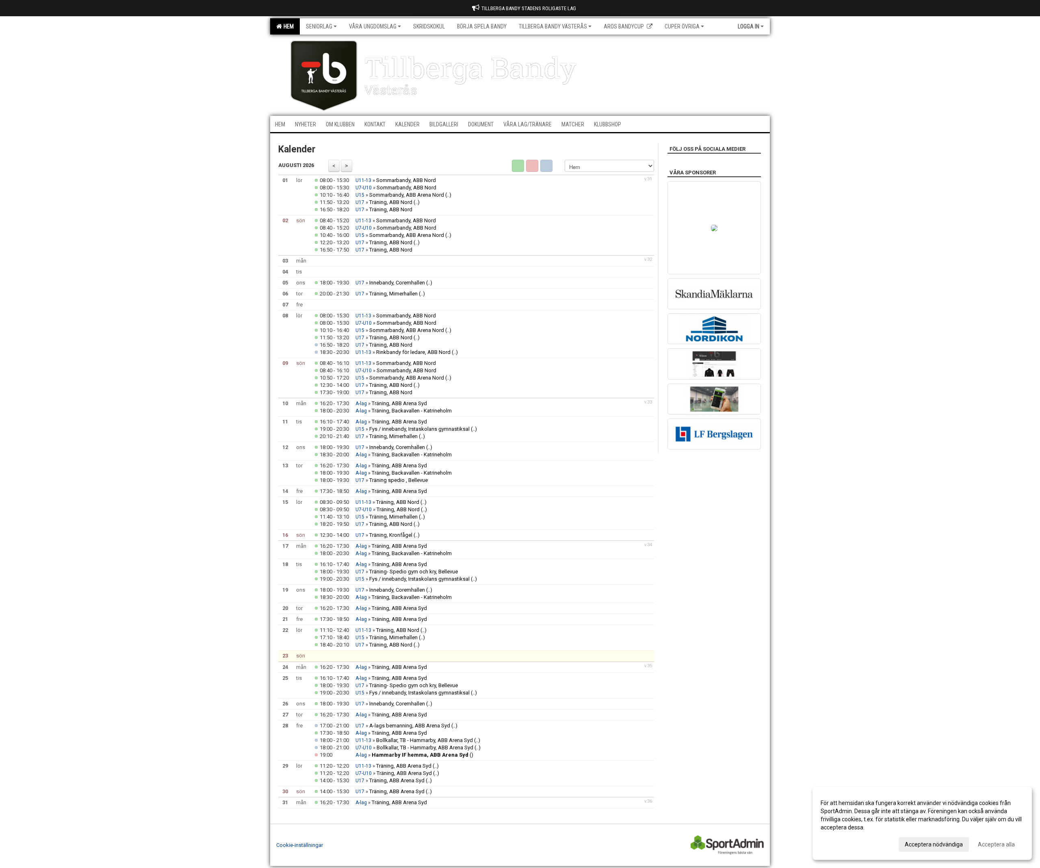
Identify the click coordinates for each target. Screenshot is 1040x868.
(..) (448, 195)
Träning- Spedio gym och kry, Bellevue (413, 572)
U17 (359, 202)
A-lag (361, 403)
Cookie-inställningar (299, 845)
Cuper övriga (682, 26)
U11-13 (363, 180)
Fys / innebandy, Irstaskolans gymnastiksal (419, 429)
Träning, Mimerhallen (393, 294)
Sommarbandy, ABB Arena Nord (406, 195)
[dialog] (922, 823)
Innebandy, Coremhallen (397, 283)
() (422, 755)
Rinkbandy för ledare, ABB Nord (413, 352)
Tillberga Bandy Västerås (553, 26)
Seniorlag (319, 26)
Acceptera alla (996, 844)
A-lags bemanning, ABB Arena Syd (409, 726)
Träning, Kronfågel (390, 535)
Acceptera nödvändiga (934, 844)
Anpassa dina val (842, 843)
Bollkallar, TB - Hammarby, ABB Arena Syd (424, 740)
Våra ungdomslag (372, 26)
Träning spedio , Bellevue (398, 480)
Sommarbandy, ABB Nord (406, 180)
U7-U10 (363, 188)
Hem (287, 26)
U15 (359, 195)
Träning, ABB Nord (390, 202)
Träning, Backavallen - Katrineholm (412, 411)
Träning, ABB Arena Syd (399, 403)
